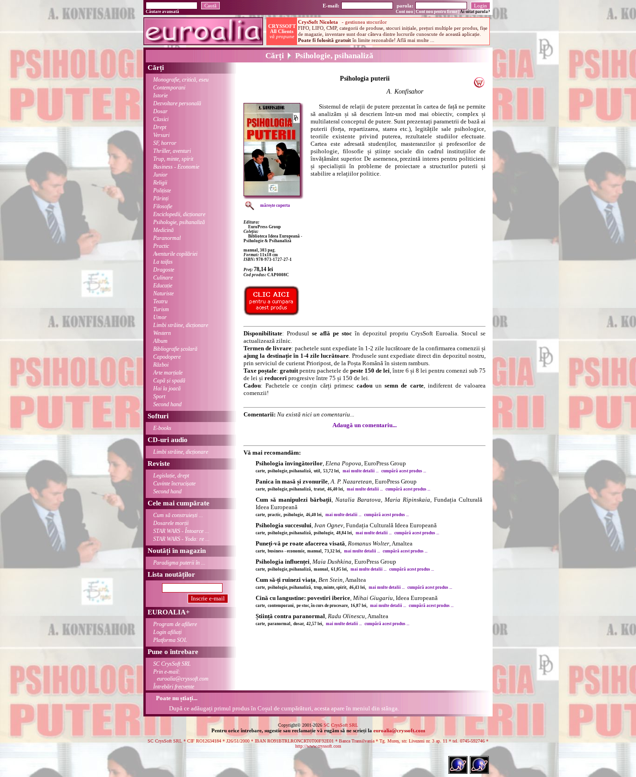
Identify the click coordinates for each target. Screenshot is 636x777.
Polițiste (162, 190)
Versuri (161, 135)
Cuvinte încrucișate (174, 483)
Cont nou (404, 11)
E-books (162, 428)
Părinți (161, 198)
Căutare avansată (162, 11)
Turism (161, 309)
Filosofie (162, 206)
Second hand (167, 404)
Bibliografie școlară (175, 349)
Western (162, 333)
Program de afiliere (175, 624)
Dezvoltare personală (177, 103)
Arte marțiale (168, 372)
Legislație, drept (171, 475)
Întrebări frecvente (173, 686)
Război (161, 364)
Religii (160, 182)
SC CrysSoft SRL (172, 664)
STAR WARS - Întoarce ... (181, 531)
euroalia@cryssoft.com (399, 730)
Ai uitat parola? (475, 11)
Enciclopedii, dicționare (179, 214)
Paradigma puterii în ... (179, 562)
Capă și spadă (169, 380)
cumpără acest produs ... (403, 471)
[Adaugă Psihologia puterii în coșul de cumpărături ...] (479, 85)
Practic (161, 246)
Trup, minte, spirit (173, 159)
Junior (160, 174)
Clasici (161, 119)
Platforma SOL (170, 640)
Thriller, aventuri (172, 151)
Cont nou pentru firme (436, 11)
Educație (162, 285)
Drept (159, 127)
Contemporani (169, 87)
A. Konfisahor (404, 91)
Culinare (163, 277)
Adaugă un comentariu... (364, 425)
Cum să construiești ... (178, 515)
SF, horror (164, 143)
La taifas (163, 262)
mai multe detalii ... (361, 471)
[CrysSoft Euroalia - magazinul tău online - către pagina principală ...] (203, 43)
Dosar (160, 111)
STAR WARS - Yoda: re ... (181, 539)
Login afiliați (167, 632)
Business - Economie (176, 167)
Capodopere (167, 357)
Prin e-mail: (181, 675)
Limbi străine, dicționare (180, 325)
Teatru (160, 301)
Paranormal (167, 238)
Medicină (163, 230)
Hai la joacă (167, 388)
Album (160, 341)
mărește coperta (275, 205)
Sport (159, 396)
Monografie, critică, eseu (181, 79)
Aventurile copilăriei (175, 254)
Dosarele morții (171, 523)
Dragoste (163, 269)
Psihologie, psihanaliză (179, 222)
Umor (160, 317)
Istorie (160, 95)
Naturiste (163, 293)
